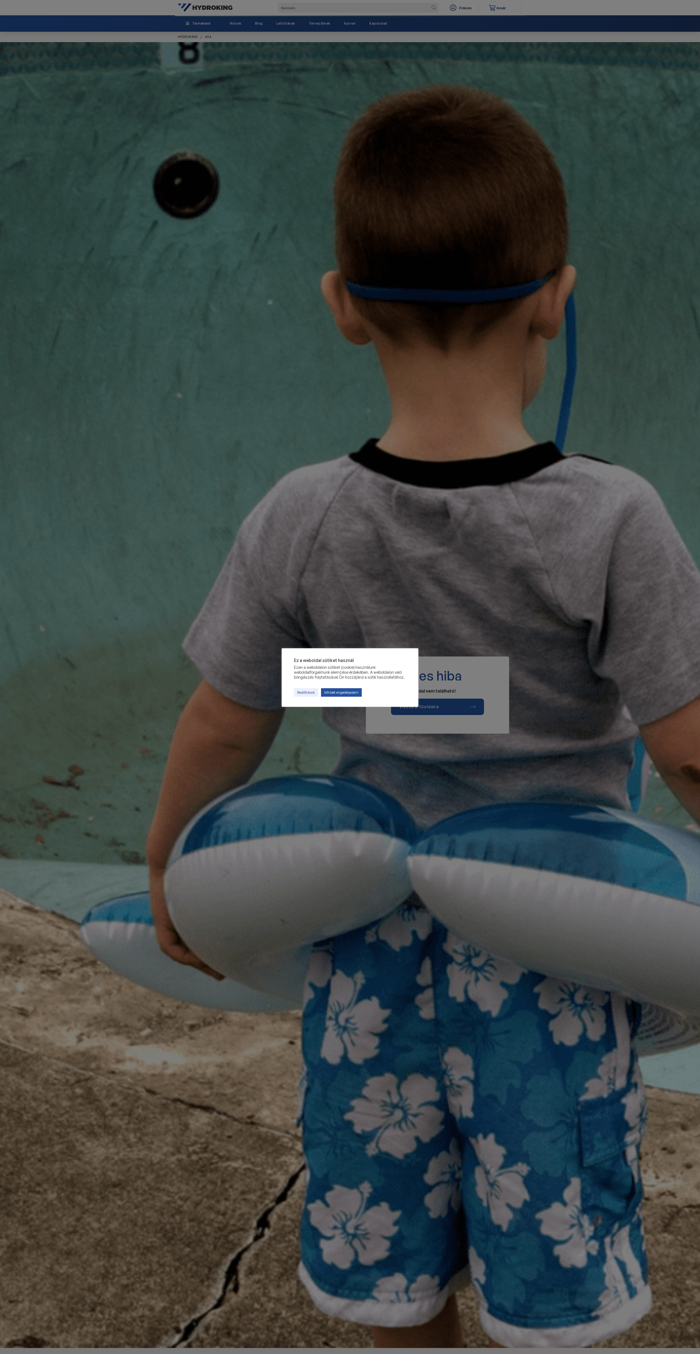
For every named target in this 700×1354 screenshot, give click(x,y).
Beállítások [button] (306, 692)
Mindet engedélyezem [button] (341, 692)
